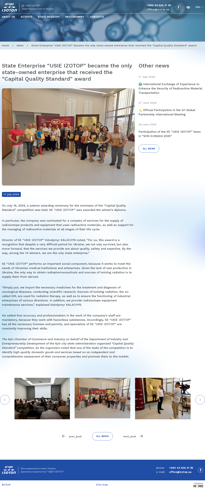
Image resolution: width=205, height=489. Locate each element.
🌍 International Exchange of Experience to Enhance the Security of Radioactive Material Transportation (170, 88)
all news (149, 148)
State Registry (49, 16)
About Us (8, 16)
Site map (102, 484)
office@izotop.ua (158, 9)
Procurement (74, 16)
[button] (200, 400)
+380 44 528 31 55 (181, 467)
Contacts (97, 16)
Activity (26, 16)
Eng (198, 7)
